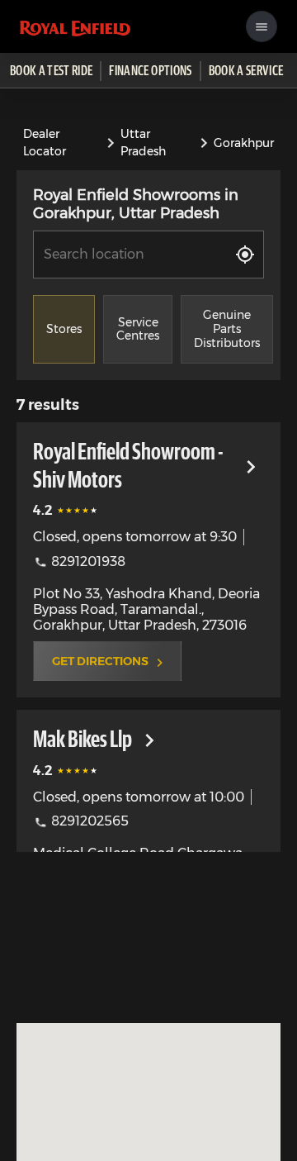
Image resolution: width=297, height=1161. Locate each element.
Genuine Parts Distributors (227, 328)
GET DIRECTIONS (100, 661)
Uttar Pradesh (143, 142)
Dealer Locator (44, 142)
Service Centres (137, 329)
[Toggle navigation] (261, 26)
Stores (64, 328)
